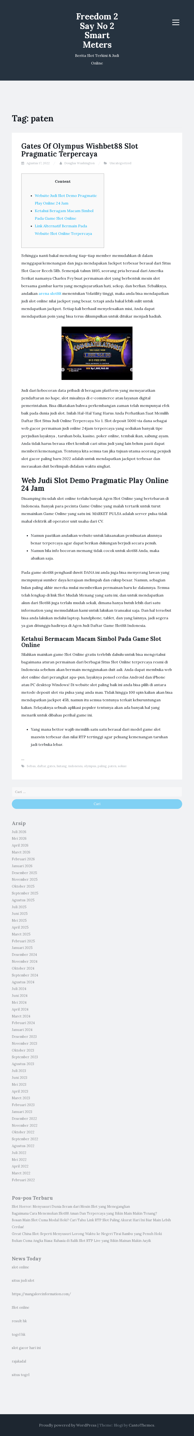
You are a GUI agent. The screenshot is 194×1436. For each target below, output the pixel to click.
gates (51, 766)
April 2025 (20, 927)
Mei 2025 (19, 920)
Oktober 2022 (23, 1132)
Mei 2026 (19, 838)
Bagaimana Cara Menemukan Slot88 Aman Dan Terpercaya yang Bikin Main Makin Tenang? (84, 1213)
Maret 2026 (21, 852)
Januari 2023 (22, 1112)
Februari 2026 (23, 859)
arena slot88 (50, 293)
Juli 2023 (19, 1071)
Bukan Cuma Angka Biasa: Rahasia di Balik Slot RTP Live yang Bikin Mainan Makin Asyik (81, 1241)
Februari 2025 (23, 941)
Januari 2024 (22, 1030)
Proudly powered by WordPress (68, 1425)
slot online (20, 1267)
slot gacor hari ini (26, 1348)
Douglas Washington (79, 163)
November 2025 (25, 879)
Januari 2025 (22, 948)
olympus (90, 766)
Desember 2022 (24, 1119)
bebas (31, 766)
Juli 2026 (19, 832)
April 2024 (20, 1009)
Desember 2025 (24, 873)
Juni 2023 (19, 1078)
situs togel (20, 1375)
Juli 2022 (19, 1153)
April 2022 (20, 1166)
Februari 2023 (23, 1105)
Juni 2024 (19, 996)
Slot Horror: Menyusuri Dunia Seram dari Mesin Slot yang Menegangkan (71, 1206)
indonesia (75, 766)
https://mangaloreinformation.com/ (41, 1294)
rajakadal (19, 1361)
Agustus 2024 (23, 982)
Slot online (20, 1307)
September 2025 (25, 893)
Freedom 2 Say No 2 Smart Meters (97, 30)
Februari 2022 (23, 1180)
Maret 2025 (21, 934)
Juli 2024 (19, 989)
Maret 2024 (21, 1016)
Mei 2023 (19, 1084)
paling (102, 766)
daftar (41, 766)
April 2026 (20, 845)
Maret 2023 (21, 1098)
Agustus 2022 (23, 1146)
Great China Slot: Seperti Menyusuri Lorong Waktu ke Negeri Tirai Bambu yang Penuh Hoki (87, 1234)
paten (112, 766)
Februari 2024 (23, 1023)
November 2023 (24, 1043)
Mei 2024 (19, 1002)
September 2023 (25, 1057)
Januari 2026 (22, 866)
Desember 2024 (24, 955)
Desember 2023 (24, 1037)
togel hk (18, 1334)
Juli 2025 (19, 907)
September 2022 (25, 1139)
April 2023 (20, 1091)
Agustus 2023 (23, 1064)
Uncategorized (120, 163)
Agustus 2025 (23, 900)
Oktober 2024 (23, 968)
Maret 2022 (21, 1173)
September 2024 (25, 975)
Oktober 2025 (23, 886)
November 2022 (24, 1125)
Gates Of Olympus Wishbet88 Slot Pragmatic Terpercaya (79, 149)
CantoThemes (141, 1425)
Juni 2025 (20, 914)
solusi (122, 766)
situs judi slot (23, 1280)
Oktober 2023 (23, 1050)
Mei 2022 (19, 1160)
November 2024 (24, 961)
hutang (62, 766)
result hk (19, 1321)
